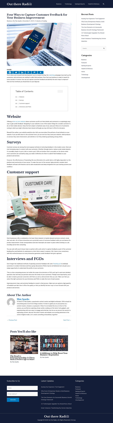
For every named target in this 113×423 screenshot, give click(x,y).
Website (21, 97)
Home (83, 72)
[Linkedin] (22, 72)
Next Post (67, 320)
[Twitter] (16, 72)
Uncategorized (85, 78)
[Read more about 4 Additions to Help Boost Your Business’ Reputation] (54, 343)
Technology (84, 75)
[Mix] (34, 72)
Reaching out (57, 264)
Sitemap (73, 420)
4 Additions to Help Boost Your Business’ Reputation (54, 354)
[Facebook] (10, 72)
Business (9, 21)
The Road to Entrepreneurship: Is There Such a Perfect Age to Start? (22, 357)
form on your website (19, 121)
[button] (103, 4)
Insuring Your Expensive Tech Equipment (93, 19)
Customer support (24, 103)
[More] (40, 72)
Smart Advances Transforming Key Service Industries (56, 408)
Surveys (21, 100)
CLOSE (60, 91)
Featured (84, 63)
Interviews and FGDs (25, 107)
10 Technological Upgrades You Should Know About (56, 404)
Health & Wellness (87, 69)
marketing (52, 75)
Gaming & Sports (86, 66)
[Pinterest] (28, 72)
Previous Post (12, 320)
